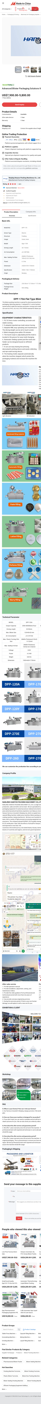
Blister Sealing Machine (33, 1362)
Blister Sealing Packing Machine (13, 1381)
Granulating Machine (8, 1337)
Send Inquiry (19, 105)
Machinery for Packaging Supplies (30, 14)
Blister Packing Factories (32, 1371)
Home (3, 14)
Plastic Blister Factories (11, 1376)
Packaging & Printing (13, 14)
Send (19, 1218)
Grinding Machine (7, 1341)
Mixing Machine (25, 1337)
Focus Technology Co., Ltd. (25, 1396)
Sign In (5, 203)
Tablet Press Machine (8, 1333)
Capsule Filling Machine (27, 1333)
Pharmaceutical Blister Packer (13, 1362)
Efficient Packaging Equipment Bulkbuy (16, 1385)
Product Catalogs (30, 1329)
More (3, 1389)
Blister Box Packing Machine (31, 1376)
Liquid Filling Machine (26, 1341)
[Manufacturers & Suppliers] (21, 3)
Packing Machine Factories (12, 1371)
